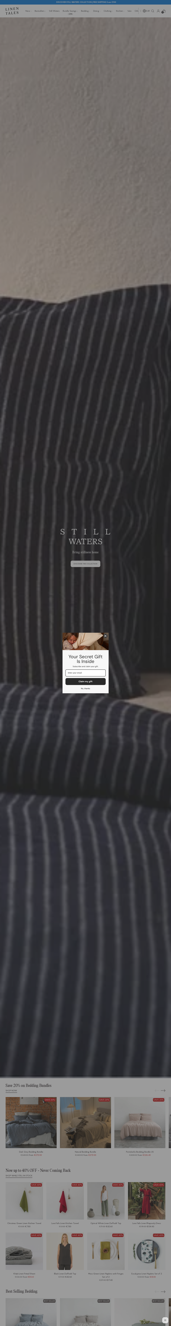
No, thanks (85, 688)
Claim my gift (85, 681)
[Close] (105, 636)
